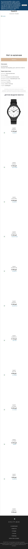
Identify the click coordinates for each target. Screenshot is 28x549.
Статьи (14, 533)
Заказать (14, 59)
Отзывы (14, 531)
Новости (14, 528)
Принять (24, 5)
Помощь (14, 535)
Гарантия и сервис (14, 538)
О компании (14, 526)
